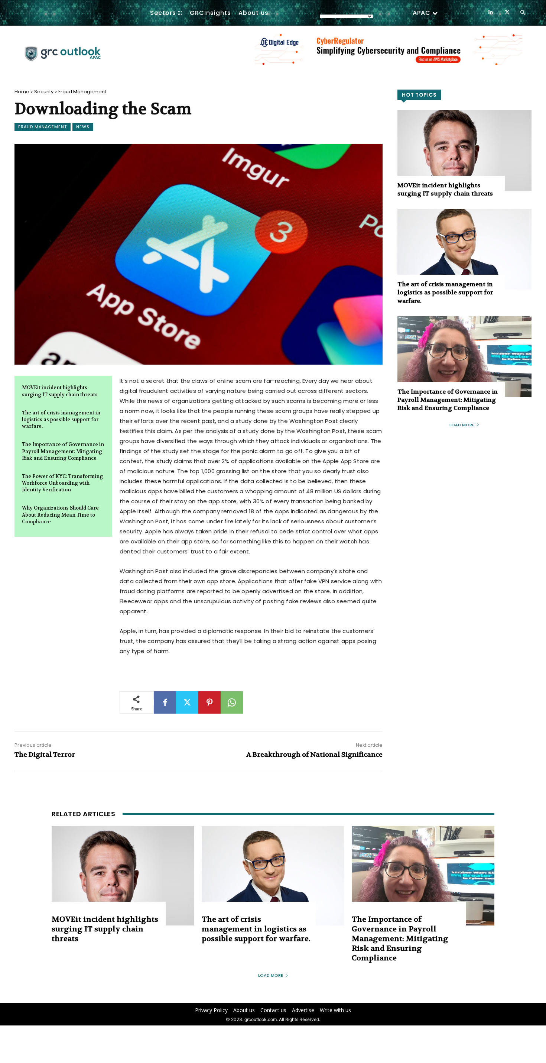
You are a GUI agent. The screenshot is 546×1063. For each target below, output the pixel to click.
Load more (461, 425)
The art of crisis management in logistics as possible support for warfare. (61, 419)
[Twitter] (507, 12)
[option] (388, 53)
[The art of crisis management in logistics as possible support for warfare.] (464, 249)
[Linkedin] (490, 12)
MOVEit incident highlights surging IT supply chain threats (445, 189)
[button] (523, 13)
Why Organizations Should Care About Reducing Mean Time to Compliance (60, 514)
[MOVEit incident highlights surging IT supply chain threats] (464, 150)
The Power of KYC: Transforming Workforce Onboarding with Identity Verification (62, 483)
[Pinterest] (209, 702)
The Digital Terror (44, 754)
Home (21, 91)
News (83, 127)
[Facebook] (165, 702)
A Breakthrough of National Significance (314, 754)
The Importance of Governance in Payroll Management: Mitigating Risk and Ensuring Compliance (63, 451)
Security (43, 91)
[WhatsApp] (232, 702)
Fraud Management (82, 91)
